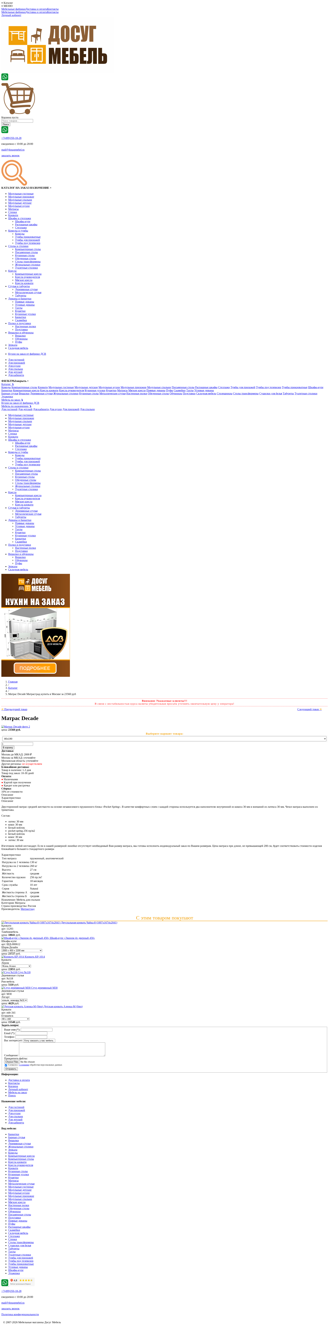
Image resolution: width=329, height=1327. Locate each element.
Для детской (15, 372)
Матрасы (13, 209)
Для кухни (14, 365)
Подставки (21, 329)
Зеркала (12, 344)
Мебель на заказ (12, 399)
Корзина (13, 1086)
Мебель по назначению (16, 406)
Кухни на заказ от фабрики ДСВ (27, 353)
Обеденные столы (25, 258)
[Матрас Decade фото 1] (15, 726)
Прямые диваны (24, 301)
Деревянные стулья (26, 289)
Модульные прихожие (21, 196)
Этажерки (7, 396)
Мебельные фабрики (13, 9)
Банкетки (20, 317)
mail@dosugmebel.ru (13, 149)
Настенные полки (25, 326)
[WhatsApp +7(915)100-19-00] (4, 79)
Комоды (20, 233)
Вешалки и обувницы (21, 332)
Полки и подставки (19, 323)
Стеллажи (21, 227)
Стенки (12, 212)
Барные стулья (9, 393)
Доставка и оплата (36, 9)
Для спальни (15, 368)
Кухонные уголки (25, 314)
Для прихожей (16, 362)
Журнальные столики (27, 264)
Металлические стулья (28, 292)
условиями (24, 1065)
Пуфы (18, 341)
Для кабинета (16, 375)
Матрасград (27, 909)
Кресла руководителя (27, 277)
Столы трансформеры (28, 261)
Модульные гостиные (21, 193)
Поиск (12, 1095)
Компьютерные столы (28, 249)
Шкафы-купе (22, 221)
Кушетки (20, 310)
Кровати (13, 215)
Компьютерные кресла (28, 273)
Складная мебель (18, 348)
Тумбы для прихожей (27, 239)
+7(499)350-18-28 (11, 138)
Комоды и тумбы (18, 230)
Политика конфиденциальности (20, 1314)
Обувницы (21, 338)
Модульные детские (20, 202)
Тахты (18, 307)
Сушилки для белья (270, 393)
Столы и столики (18, 246)
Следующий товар (309, 709)
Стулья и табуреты (19, 286)
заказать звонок (10, 155)
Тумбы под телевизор (27, 243)
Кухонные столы (25, 255)
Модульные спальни (20, 199)
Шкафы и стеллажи (19, 218)
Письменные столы (26, 252)
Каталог (7, 384)
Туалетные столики (26, 267)
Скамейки (21, 320)
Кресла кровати (24, 283)
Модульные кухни (19, 205)
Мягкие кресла (23, 280)
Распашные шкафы (26, 224)
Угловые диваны (25, 304)
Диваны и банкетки (19, 298)
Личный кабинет (11, 15)
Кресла (12, 270)
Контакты (53, 9)
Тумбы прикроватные (28, 236)
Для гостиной (16, 359)
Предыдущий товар (14, 709)
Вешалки (20, 335)
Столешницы (224, 393)
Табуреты (20, 295)
